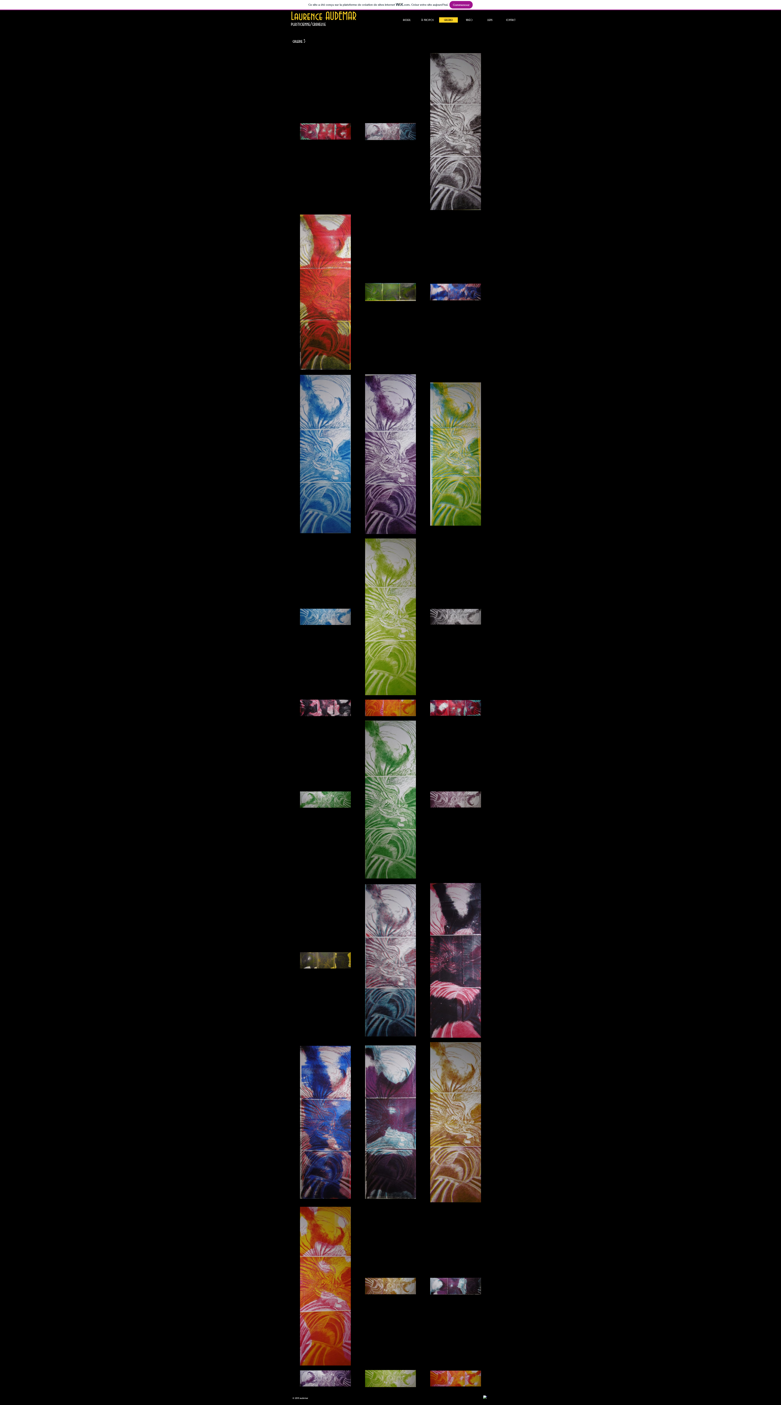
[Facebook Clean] (485, 1397)
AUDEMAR (341, 17)
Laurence (308, 17)
